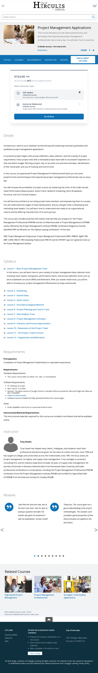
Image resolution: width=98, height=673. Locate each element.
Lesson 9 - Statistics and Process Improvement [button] (28, 323)
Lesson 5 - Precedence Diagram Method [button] (25, 304)
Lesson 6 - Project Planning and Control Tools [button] (28, 309)
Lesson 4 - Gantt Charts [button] (18, 300)
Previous (2, 529)
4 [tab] (45, 556)
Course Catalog (11, 634)
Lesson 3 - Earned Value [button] (18, 295)
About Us (8, 637)
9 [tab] (63, 556)
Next (96, 529)
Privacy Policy (84, 663)
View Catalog (35, 653)
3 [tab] (42, 556)
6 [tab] (52, 556)
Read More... (43, 50)
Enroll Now (49, 116)
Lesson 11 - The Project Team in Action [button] (25, 333)
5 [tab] (49, 556)
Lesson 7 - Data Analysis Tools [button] (21, 314)
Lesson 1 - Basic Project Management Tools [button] (27, 268)
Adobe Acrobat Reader (16, 395)
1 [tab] (34, 556)
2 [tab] (38, 556)
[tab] (47, 269)
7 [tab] (56, 556)
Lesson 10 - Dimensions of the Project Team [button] (27, 328)
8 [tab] (60, 556)
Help (6, 641)
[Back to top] (49, 619)
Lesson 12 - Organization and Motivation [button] (26, 337)
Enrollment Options (83, 59)
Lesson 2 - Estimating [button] (17, 290)
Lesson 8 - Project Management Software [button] (26, 319)
